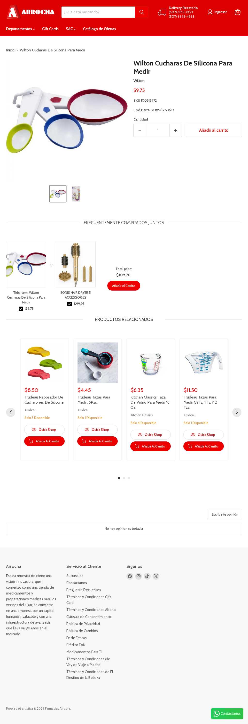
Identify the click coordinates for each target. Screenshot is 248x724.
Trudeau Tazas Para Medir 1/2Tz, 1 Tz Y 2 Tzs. (200, 402)
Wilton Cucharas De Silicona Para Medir (26, 297)
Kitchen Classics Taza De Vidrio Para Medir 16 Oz (150, 402)
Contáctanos (76, 583)
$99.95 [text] (79, 303)
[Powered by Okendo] (28, 516)
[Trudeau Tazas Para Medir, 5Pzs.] (98, 362)
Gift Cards (50, 28)
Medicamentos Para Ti (84, 652)
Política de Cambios (82, 631)
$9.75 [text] (29, 308)
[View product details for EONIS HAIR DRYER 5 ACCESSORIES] (76, 264)
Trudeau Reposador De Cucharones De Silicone (44, 400)
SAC (70, 28)
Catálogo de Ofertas (99, 28)
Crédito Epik (75, 645)
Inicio (10, 50)
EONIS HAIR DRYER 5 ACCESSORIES (76, 295)
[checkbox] (21, 309)
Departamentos (19, 28)
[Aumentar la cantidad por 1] (176, 130)
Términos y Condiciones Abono (91, 610)
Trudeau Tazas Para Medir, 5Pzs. (94, 400)
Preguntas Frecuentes (83, 590)
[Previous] (10, 412)
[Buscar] (141, 12)
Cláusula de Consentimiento (88, 617)
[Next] (236, 412)
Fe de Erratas (76, 638)
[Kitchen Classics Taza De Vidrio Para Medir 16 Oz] (151, 362)
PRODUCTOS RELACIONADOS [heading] (124, 319)
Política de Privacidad (83, 624)
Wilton (139, 80)
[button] (58, 194)
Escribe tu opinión (225, 514)
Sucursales (74, 576)
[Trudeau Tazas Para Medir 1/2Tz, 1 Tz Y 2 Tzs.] (204, 362)
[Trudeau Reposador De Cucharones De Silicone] (44, 362)
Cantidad (140, 119)
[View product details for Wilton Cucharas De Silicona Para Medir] (26, 264)
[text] (124, 222)
